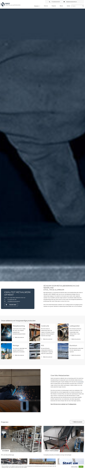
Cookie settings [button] (74, 466)
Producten (36, 6)
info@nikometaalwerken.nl (71, 1)
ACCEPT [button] (81, 466)
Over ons (46, 6)
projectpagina (80, 381)
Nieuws (61, 6)
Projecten (54, 6)
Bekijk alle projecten (77, 422)
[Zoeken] (83, 6)
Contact (68, 6)
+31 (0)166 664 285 (56, 1)
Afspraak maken (12, 304)
